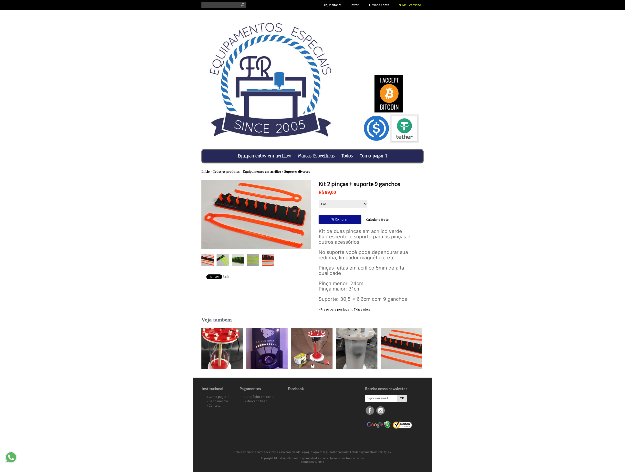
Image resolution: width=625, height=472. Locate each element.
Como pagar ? (373, 155)
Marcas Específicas (316, 155)
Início (205, 171)
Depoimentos (219, 401)
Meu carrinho (411, 5)
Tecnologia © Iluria (312, 461)
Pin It (226, 276)
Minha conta (380, 5)
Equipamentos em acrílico (264, 155)
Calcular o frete (377, 219)
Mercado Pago (257, 401)
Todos (347, 155)
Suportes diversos (297, 171)
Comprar (340, 219)
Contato (214, 405)
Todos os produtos (226, 171)
